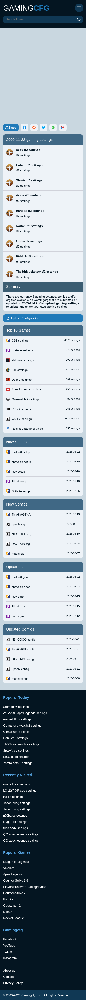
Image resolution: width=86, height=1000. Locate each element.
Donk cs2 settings (15, 738)
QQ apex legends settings (21, 834)
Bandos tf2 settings (30, 210)
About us (9, 970)
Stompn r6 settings (16, 706)
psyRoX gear (20, 577)
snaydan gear (21, 586)
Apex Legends (13, 874)
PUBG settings (21, 409)
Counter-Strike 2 (14, 893)
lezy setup (18, 471)
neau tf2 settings (28, 149)
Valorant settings (23, 360)
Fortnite (8, 899)
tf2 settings (23, 155)
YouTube (9, 945)
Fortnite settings (22, 350)
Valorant (8, 868)
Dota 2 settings (22, 379)
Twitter (7, 952)
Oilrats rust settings (16, 731)
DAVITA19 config (23, 659)
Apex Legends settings (27, 389)
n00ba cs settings (15, 815)
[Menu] (79, 8)
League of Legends (16, 862)
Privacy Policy (13, 983)
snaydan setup (21, 461)
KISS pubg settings (16, 756)
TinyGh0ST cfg (21, 514)
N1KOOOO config (23, 639)
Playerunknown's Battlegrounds (24, 887)
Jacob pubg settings (16, 803)
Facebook (10, 939)
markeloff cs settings (17, 719)
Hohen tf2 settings (29, 165)
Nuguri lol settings (15, 822)
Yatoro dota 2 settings (18, 763)
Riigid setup (19, 481)
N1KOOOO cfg (21, 534)
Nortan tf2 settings (29, 226)
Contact (8, 977)
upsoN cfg (18, 524)
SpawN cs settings (16, 750)
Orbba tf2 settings (29, 241)
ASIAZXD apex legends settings (25, 713)
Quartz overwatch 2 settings (22, 725)
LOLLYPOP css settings (20, 790)
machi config (20, 678)
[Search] (79, 20)
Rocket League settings (27, 428)
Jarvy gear (19, 616)
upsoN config (20, 669)
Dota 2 (7, 912)
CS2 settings (20, 340)
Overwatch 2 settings (25, 399)
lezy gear (18, 596)
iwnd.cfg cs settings (16, 784)
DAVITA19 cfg (21, 544)
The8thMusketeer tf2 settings (37, 271)
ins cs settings (13, 796)
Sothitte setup (21, 491)
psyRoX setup (21, 452)
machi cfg (18, 553)
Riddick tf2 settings (30, 256)
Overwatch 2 (12, 905)
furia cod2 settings (15, 828)
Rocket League (13, 918)
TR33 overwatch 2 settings (21, 744)
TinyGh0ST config (23, 649)
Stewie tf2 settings (29, 180)
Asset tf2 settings (28, 195)
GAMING (26, 8)
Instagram (10, 958)
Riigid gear (19, 606)
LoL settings (20, 370)
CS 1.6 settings (22, 419)
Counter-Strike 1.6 (15, 880)
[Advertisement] (43, 72)
